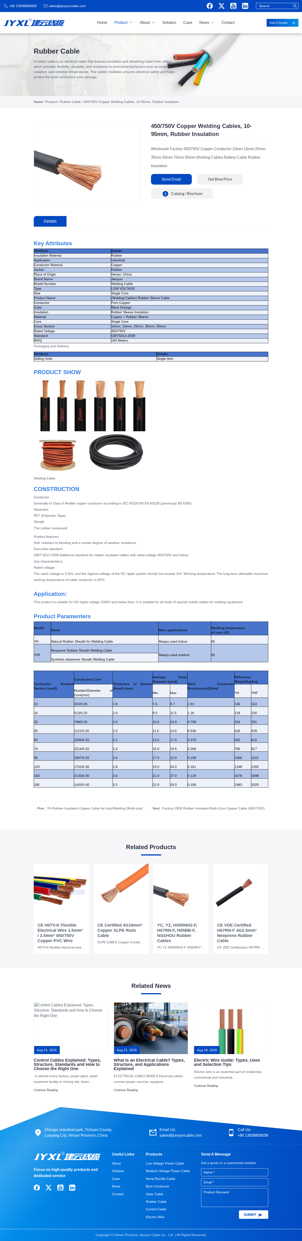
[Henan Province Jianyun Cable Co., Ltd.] (34, 21)
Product (120, 23)
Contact (228, 23)
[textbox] (277, 6)
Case (187, 23)
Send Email (171, 179)
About (145, 23)
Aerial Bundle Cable (160, 1179)
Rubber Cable (70, 102)
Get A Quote (279, 23)
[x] (221, 6)
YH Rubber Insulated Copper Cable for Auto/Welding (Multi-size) (95, 808)
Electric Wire (155, 1217)
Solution (169, 23)
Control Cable (156, 1209)
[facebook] (210, 6)
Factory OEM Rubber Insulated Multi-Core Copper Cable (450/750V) (213, 808)
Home (102, 23)
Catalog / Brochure (186, 194)
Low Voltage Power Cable (165, 1163)
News (204, 23)
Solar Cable (154, 1194)
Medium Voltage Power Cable (168, 1171)
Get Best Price (220, 179)
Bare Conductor (157, 1186)
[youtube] (233, 6)
